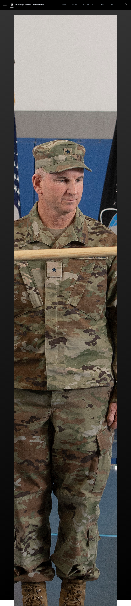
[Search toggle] (126, 5)
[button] (4, 5)
